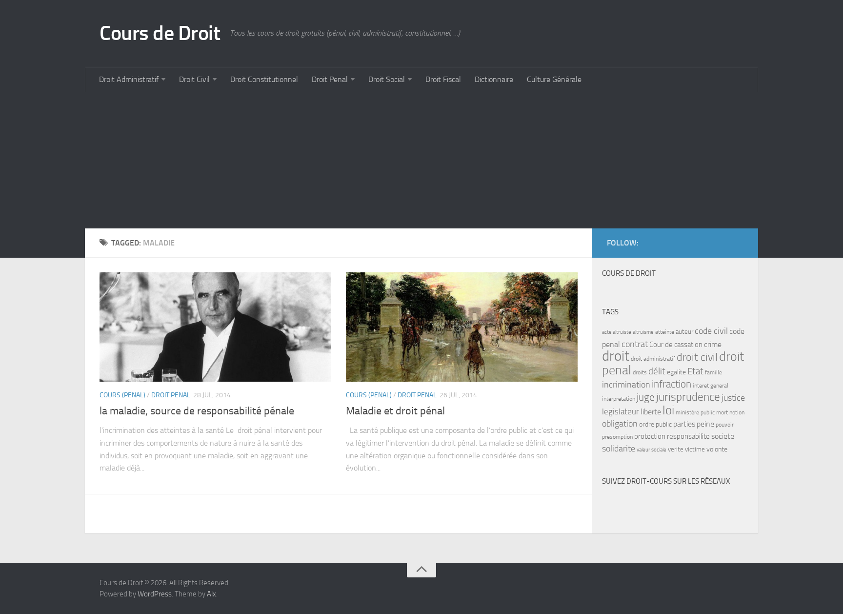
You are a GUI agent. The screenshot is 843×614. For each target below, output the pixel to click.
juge (646, 397)
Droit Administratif (129, 79)
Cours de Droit (160, 33)
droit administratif (653, 358)
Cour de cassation (675, 344)
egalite (676, 372)
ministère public (695, 412)
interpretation (618, 398)
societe (722, 436)
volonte (716, 449)
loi (668, 410)
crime (713, 344)
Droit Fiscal (443, 79)
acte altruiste (616, 332)
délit (656, 371)
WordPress (155, 594)
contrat (635, 344)
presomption (617, 436)
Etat (695, 371)
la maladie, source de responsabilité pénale (197, 411)
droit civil (697, 357)
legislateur (620, 411)
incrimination (626, 385)
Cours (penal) (122, 395)
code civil (711, 331)
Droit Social (386, 79)
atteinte (664, 331)
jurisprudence (688, 397)
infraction (671, 384)
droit (615, 356)
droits (640, 372)
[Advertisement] (377, 160)
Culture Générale (554, 79)
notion (736, 412)
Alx (211, 594)
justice (733, 398)
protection (649, 436)
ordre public (655, 424)
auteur (684, 331)
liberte (651, 412)
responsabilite (688, 436)
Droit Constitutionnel (264, 79)
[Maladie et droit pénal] (462, 327)
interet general (710, 385)
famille (713, 372)
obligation (620, 424)
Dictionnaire (494, 79)
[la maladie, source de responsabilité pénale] (215, 327)
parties (684, 424)
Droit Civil (194, 79)
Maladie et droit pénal (395, 411)
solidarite (618, 448)
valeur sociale (651, 450)
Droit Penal (330, 79)
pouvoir (725, 424)
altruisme (643, 332)
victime (695, 449)
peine (705, 424)
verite (675, 449)
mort (722, 412)
